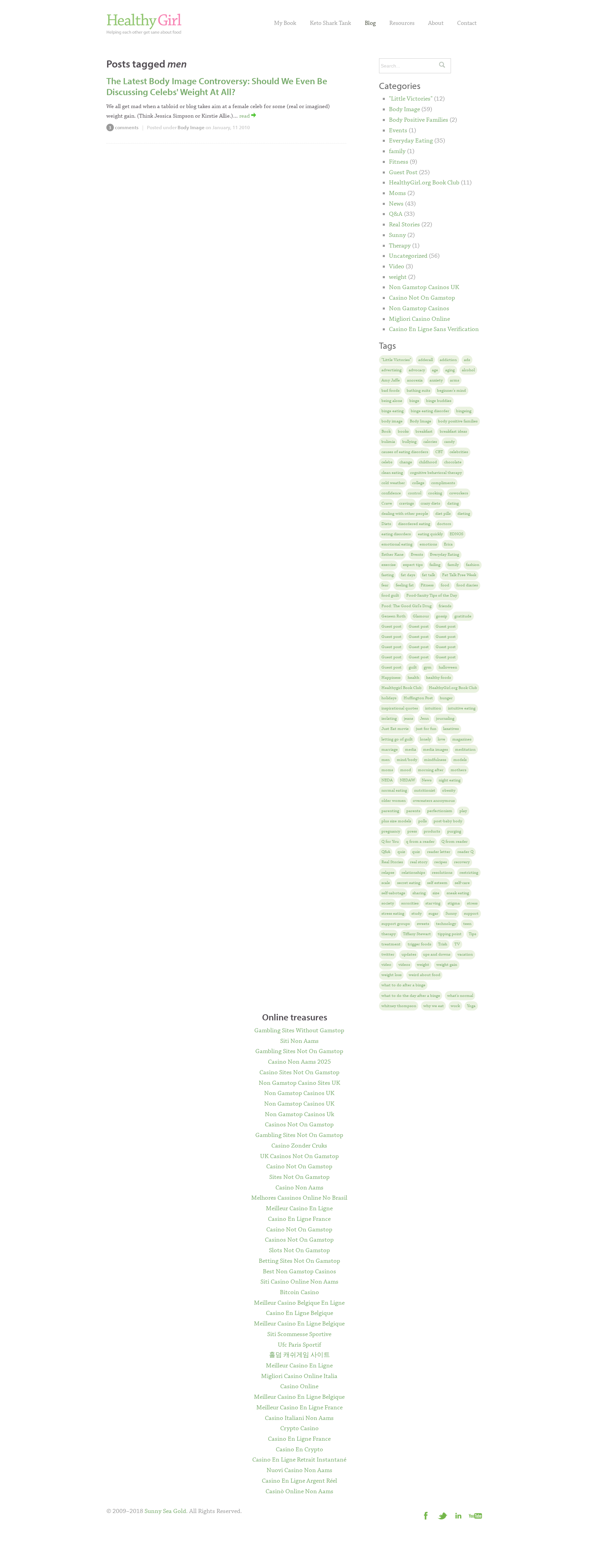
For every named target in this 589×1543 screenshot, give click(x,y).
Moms (397, 193)
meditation (465, 749)
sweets (423, 924)
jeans (408, 718)
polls (422, 821)
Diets (386, 524)
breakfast (424, 431)
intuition (433, 708)
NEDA (387, 780)
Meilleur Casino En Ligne (299, 1208)
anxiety (436, 380)
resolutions (442, 872)
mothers (458, 770)
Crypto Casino (299, 1428)
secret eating (408, 883)
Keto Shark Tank (330, 23)
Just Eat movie (395, 729)
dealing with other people (404, 513)
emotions (428, 544)
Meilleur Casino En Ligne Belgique (299, 1324)
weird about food (424, 975)
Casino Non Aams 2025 (299, 1062)
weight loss (391, 975)
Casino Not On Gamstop (422, 298)
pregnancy (390, 831)
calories (430, 442)
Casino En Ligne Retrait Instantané (299, 1460)
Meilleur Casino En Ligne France (299, 1408)
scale (385, 883)
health (413, 677)
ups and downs (436, 954)
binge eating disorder (430, 411)
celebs (386, 462)
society (387, 903)
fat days (408, 575)
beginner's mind (451, 390)
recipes (440, 862)
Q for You (390, 841)
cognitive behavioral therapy (436, 473)
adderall (425, 360)
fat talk (428, 575)
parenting (390, 811)
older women (393, 801)
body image (392, 421)
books (403, 431)
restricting (468, 872)
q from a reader (420, 841)
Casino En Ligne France (299, 1219)
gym (428, 667)
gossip (441, 616)
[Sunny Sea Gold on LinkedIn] (458, 1515)
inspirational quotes (399, 708)
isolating (389, 718)
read (245, 116)
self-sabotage (393, 893)
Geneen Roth (393, 616)
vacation (465, 954)
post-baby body (448, 821)
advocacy (417, 370)
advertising (391, 370)
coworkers (458, 493)
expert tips (413, 565)
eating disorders (396, 534)
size (436, 893)
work (455, 1006)
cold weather (393, 483)
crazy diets (430, 503)
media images (435, 749)
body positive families (458, 421)
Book (386, 431)
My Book (285, 23)
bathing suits (418, 390)
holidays (388, 698)
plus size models (396, 821)
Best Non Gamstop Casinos (299, 1272)
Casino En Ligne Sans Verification (434, 329)
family (397, 151)
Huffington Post (418, 698)
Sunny (397, 235)
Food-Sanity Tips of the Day (431, 595)
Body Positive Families (418, 120)
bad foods (390, 390)
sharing (419, 893)
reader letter (438, 852)
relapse (387, 872)
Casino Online (299, 1386)
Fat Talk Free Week (459, 575)
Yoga (471, 1006)
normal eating (394, 790)
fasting (387, 575)
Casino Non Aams (299, 1188)
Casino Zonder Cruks (299, 1146)
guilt (413, 667)
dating (453, 503)
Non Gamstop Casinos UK (424, 287)
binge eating (392, 411)
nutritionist (424, 790)
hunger (446, 698)
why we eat (433, 1006)
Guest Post (403, 172)
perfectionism (439, 811)
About (435, 23)
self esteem (437, 883)
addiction (448, 360)
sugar (433, 913)
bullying (409, 442)
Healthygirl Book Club (401, 688)
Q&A (396, 214)
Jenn (424, 718)
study (416, 913)
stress (472, 903)
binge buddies (438, 401)
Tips (472, 934)
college (418, 483)
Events (398, 130)
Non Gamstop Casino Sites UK (299, 1083)
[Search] (442, 65)
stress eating (392, 913)
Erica (448, 544)
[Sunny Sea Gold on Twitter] (442, 1515)
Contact (467, 23)
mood (405, 770)
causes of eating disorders (404, 452)
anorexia (415, 380)
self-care (462, 883)
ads (467, 360)
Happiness (391, 677)
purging (454, 831)
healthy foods (438, 677)
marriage (389, 749)
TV (457, 944)
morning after (430, 770)
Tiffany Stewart (417, 934)
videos (404, 965)
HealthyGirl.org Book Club (424, 183)
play (463, 811)
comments (123, 127)
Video (396, 267)
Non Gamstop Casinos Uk (299, 1114)
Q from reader (454, 841)
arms (454, 380)
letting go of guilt (397, 739)
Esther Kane (392, 554)
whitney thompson (398, 1006)
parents (413, 811)
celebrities (459, 452)
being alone (391, 401)
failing (434, 565)
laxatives (451, 729)
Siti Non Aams (299, 1041)
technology (446, 924)
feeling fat (405, 585)
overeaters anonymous (434, 801)
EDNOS (456, 534)
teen (467, 924)
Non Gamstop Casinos (419, 308)
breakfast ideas (453, 431)
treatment (391, 944)
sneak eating (458, 893)
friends (445, 606)
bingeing (463, 411)
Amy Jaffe (390, 380)
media (410, 749)
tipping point (450, 934)
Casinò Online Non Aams (299, 1491)
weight (398, 277)
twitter (387, 954)
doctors (444, 524)
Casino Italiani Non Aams (299, 1418)
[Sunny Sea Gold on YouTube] (475, 1515)
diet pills (443, 513)
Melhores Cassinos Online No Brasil (299, 1198)
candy (449, 442)
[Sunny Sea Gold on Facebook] (426, 1515)
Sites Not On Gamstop (299, 1177)
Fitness (398, 162)
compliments (443, 483)
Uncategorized (408, 256)
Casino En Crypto (299, 1449)
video (386, 965)
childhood (428, 462)
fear (385, 585)
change (405, 462)
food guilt (390, 595)
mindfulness (435, 760)
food (445, 585)
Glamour (421, 616)
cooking (435, 493)
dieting (463, 513)
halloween (448, 667)
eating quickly (430, 534)
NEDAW (407, 780)
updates (409, 954)
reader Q (465, 852)
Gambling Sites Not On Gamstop (299, 1051)
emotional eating (396, 544)
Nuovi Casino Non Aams (299, 1470)
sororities (410, 903)
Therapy (400, 246)
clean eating (392, 473)
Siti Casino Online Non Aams (299, 1282)
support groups (395, 924)
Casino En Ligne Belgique (299, 1313)
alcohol (468, 370)
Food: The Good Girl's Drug (406, 606)
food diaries (467, 585)
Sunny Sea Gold (165, 1511)
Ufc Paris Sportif (299, 1345)
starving (432, 903)
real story (418, 862)
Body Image (191, 127)
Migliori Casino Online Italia (299, 1376)
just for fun (426, 729)
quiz (401, 852)
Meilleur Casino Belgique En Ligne (299, 1303)
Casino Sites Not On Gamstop (299, 1072)
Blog (370, 23)
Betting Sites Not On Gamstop (299, 1261)
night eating (449, 780)
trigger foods (419, 944)
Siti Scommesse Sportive (299, 1334)
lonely (425, 739)
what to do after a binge (403, 985)
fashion (472, 565)
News (396, 204)
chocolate (453, 462)
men (385, 760)
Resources (401, 23)
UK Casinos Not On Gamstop (299, 1156)
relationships (413, 872)
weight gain (446, 965)
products (432, 831)
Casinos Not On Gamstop (299, 1125)
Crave (386, 503)
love (441, 739)
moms (387, 770)
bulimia (388, 442)
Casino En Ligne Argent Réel (299, 1481)
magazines (461, 739)
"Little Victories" (411, 99)
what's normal (460, 996)
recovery (462, 862)
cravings (406, 503)
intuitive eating (461, 708)
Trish (442, 944)
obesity (448, 790)
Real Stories (404, 225)
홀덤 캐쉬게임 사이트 (299, 1355)
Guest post (391, 626)
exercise (388, 565)
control (414, 493)
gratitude (462, 616)
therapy (388, 934)
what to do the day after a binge (410, 996)
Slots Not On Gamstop (299, 1250)
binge (414, 401)
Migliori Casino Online (419, 319)
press (412, 831)
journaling (445, 718)
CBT (439, 452)
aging (450, 370)
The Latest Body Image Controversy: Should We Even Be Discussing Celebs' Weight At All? (216, 86)
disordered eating (414, 524)
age (435, 370)
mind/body (407, 760)
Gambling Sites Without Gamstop (299, 1031)
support (471, 913)
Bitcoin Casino (299, 1292)
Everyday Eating (411, 141)
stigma (454, 903)
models (460, 760)
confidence (391, 493)
